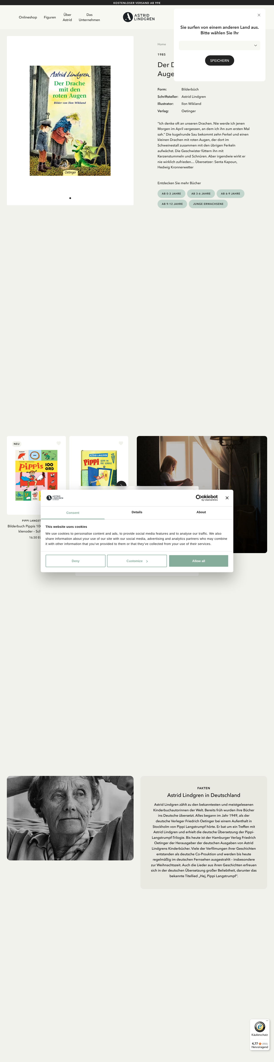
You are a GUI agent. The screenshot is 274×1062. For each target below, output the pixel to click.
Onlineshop (28, 17)
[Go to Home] (139, 17)
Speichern (219, 60)
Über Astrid (67, 17)
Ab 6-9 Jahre (230, 193)
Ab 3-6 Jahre (201, 193)
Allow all (198, 561)
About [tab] (201, 512)
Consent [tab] (72, 512)
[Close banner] (227, 497)
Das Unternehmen (89, 17)
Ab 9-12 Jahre (172, 203)
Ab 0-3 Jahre (171, 193)
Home (162, 44)
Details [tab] (137, 512)
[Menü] (267, 1021)
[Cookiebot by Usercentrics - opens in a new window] (199, 498)
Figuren (50, 17)
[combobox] (219, 45)
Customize (135, 561)
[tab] (70, 198)
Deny (75, 561)
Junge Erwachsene (208, 203)
